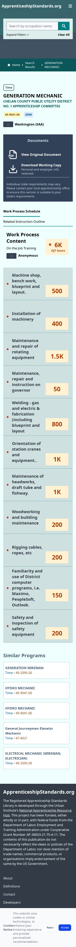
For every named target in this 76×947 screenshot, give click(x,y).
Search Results (30, 65)
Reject (50, 927)
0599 (28, 114)
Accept (65, 927)
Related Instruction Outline (24, 221)
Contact (9, 894)
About (8, 878)
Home (16, 65)
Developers (12, 902)
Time (8, 87)
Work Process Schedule (21, 211)
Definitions (11, 886)
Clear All (64, 35)
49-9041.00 (12, 114)
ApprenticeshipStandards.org (38, 792)
